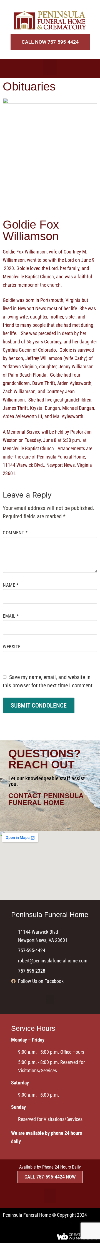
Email (11, 616)
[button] (50, 67)
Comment (15, 532)
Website (12, 646)
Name (10, 585)
